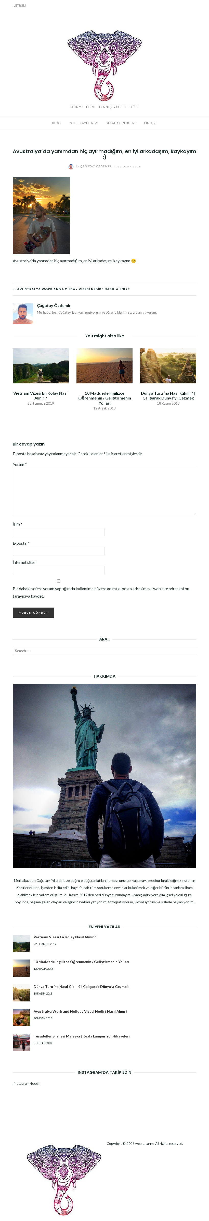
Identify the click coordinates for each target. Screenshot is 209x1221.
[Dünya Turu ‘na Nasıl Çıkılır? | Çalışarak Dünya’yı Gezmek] (168, 365)
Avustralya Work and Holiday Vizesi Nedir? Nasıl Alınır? (80, 1011)
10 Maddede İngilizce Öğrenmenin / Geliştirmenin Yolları (104, 398)
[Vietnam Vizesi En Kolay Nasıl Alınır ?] (41, 365)
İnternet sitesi (24, 562)
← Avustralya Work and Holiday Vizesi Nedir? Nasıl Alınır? (71, 289)
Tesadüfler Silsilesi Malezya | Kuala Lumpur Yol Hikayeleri (82, 1036)
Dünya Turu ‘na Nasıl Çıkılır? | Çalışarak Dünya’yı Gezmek (168, 395)
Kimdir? (150, 123)
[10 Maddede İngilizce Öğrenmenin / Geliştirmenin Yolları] (104, 365)
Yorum (20, 464)
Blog (56, 123)
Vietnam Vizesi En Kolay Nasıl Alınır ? (41, 395)
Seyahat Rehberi (121, 123)
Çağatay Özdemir (94, 166)
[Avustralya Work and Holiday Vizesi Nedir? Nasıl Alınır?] (21, 1017)
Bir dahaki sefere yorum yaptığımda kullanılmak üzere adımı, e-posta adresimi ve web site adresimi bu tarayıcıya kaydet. (101, 592)
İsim (17, 523)
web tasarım (144, 1144)
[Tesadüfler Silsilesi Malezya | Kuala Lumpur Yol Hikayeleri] (21, 1042)
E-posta (21, 543)
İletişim (19, 5)
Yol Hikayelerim (83, 123)
